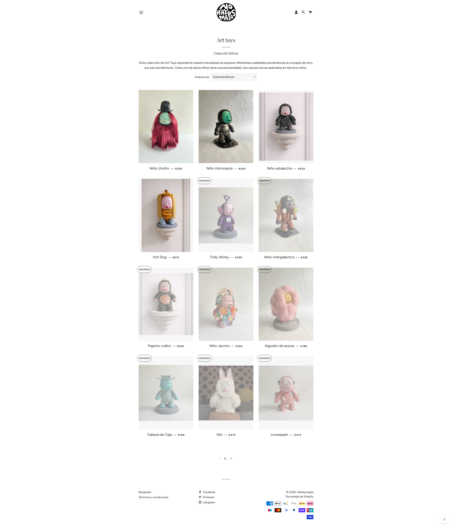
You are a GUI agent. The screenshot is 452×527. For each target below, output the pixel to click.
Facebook (208, 492)
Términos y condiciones (153, 497)
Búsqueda (145, 492)
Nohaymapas (305, 492)
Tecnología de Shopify (299, 496)
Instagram (208, 502)
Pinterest (208, 497)
